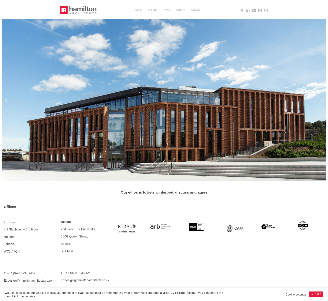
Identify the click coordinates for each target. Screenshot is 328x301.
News (167, 9)
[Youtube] (254, 10)
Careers (180, 9)
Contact (195, 9)
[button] (6, 100)
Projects (152, 9)
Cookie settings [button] (295, 294)
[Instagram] (266, 10)
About (138, 9)
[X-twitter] (242, 10)
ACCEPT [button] (316, 294)
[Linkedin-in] (248, 10)
